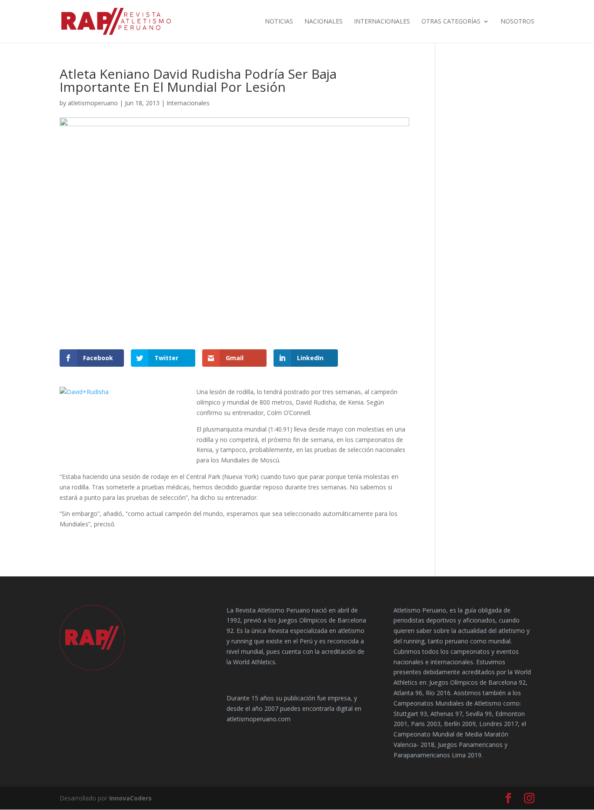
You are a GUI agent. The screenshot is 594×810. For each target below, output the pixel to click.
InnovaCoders (130, 798)
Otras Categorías (451, 21)
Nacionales (323, 21)
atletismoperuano (93, 103)
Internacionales (382, 21)
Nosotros (517, 21)
